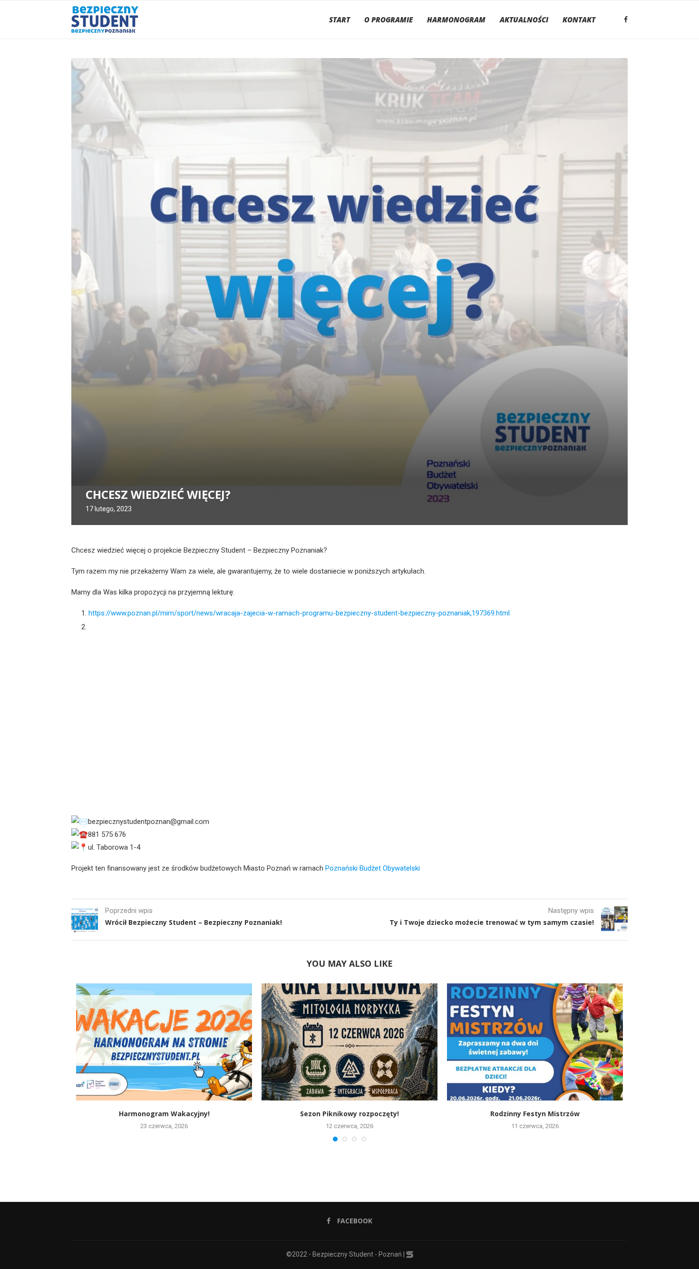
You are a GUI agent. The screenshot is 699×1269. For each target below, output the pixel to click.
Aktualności (524, 19)
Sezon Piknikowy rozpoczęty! (349, 1113)
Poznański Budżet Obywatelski (372, 868)
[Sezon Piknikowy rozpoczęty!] (349, 1042)
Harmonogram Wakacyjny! (164, 1113)
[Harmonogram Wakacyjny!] (164, 1042)
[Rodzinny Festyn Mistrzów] (535, 1042)
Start (339, 19)
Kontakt (579, 19)
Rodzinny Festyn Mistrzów (535, 1113)
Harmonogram (456, 19)
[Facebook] (626, 19)
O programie (388, 19)
